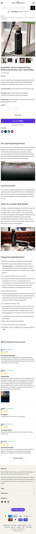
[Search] (32, 8)
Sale (23, 527)
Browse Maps (6, 525)
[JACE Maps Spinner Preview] (16, 60)
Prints (29, 525)
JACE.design (5, 73)
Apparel (13, 527)
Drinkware (13, 525)
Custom (18, 527)
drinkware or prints (7, 266)
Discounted (29, 527)
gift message (4, 102)
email (16, 327)
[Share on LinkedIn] (9, 131)
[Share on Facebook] (2, 131)
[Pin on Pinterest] (12, 131)
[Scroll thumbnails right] (33, 60)
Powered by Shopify (18, 531)
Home (2, 16)
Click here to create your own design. (18, 95)
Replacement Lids (22, 525)
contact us (9, 313)
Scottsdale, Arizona (20, 80)
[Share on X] (5, 131)
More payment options (18, 125)
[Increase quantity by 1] (16, 109)
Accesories (6, 527)
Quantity (3, 105)
